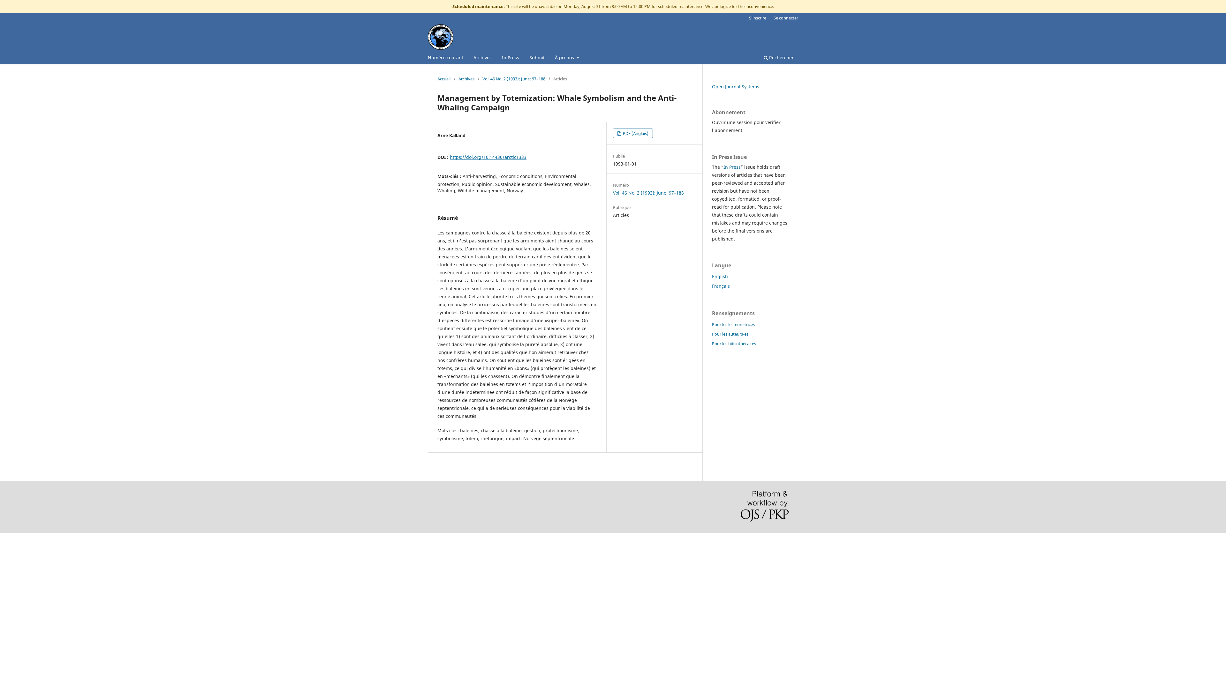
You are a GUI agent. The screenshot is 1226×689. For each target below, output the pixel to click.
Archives (482, 58)
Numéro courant (445, 58)
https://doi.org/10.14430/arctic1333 (488, 157)
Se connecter (786, 18)
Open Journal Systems (735, 87)
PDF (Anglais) (635, 133)
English (720, 276)
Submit (537, 58)
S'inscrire (757, 18)
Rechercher (781, 58)
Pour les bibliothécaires (734, 343)
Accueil (443, 79)
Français (721, 286)
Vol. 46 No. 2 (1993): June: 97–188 (513, 79)
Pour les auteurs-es (730, 334)
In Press (510, 58)
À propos (565, 58)
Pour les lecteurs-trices (733, 324)
